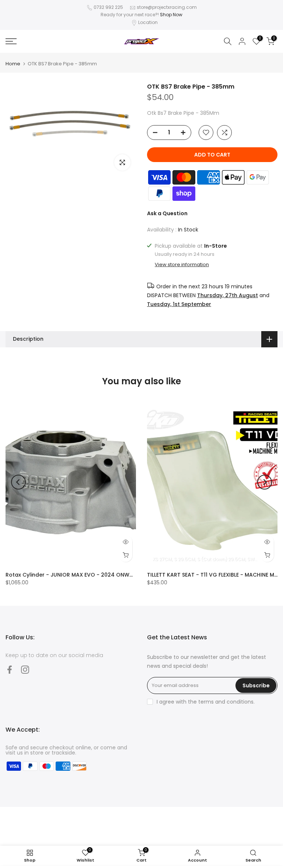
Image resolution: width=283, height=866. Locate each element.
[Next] (264, 482)
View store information (182, 264)
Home (13, 63)
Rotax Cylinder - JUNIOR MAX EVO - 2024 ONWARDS (74, 574)
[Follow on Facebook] (10, 669)
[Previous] (18, 482)
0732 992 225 (108, 7)
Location (148, 22)
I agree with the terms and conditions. (206, 701)
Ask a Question (167, 213)
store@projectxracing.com (167, 7)
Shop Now (171, 14)
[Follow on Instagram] (25, 669)
